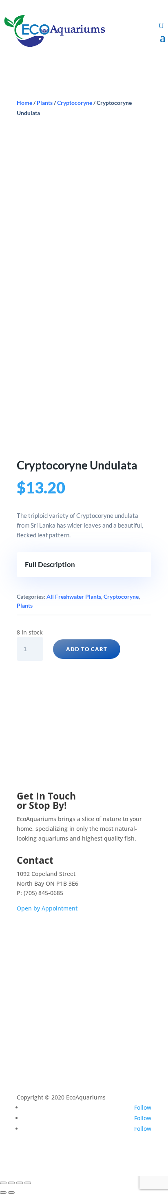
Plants (45, 102)
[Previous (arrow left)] (3, 1192)
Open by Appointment (47, 908)
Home (24, 102)
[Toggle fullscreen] (11, 1183)
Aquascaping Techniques (56, 983)
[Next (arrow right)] (11, 1192)
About (30, 996)
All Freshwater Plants (73, 596)
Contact (32, 1010)
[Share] (19, 1183)
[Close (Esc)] (27, 1183)
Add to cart (86, 649)
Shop (29, 956)
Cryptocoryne (74, 102)
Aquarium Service (46, 969)
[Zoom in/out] (3, 1183)
